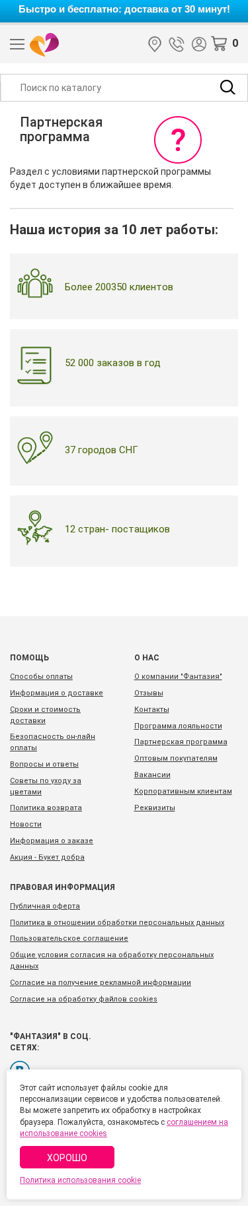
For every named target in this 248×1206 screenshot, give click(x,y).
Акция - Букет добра (47, 857)
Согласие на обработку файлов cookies (83, 999)
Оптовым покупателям (176, 758)
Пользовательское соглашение (69, 938)
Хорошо (67, 1158)
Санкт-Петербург (155, 44)
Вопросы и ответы (44, 764)
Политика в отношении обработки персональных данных (117, 922)
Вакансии (152, 775)
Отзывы (148, 693)
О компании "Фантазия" (178, 676)
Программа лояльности (178, 726)
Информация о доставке (56, 693)
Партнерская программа (180, 742)
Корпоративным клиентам (183, 791)
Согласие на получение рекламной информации (100, 982)
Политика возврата (46, 808)
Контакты (151, 709)
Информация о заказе (51, 841)
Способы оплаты (41, 676)
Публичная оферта (45, 906)
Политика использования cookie (80, 1180)
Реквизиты (154, 808)
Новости (26, 824)
